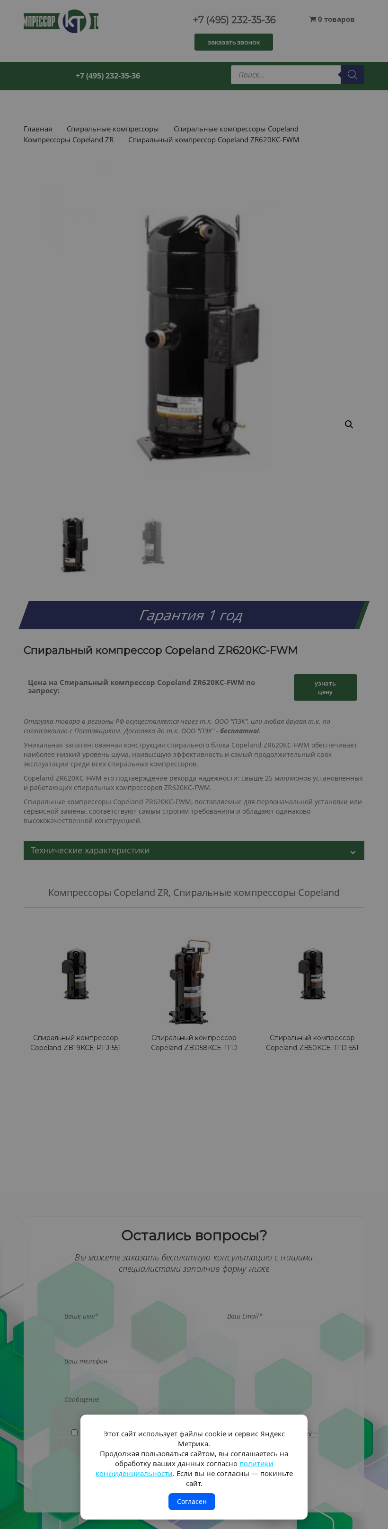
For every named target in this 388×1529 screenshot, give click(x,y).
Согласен (192, 1501)
